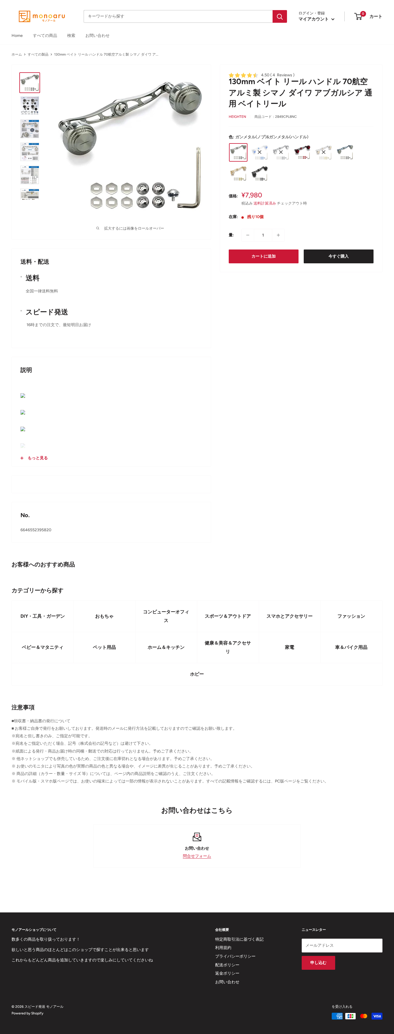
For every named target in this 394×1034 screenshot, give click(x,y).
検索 (71, 35)
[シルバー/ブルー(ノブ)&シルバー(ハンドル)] (259, 152)
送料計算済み (265, 203)
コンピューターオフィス (166, 616)
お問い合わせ (97, 35)
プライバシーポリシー (235, 956)
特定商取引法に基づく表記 (239, 939)
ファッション (351, 616)
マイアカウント (314, 19)
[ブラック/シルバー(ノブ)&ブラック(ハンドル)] (281, 152)
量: (231, 234)
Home (17, 35)
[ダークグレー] (259, 173)
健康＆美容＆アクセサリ (228, 647)
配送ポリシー (227, 965)
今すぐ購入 (339, 256)
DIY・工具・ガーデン (42, 616)
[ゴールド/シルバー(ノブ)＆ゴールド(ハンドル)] (238, 173)
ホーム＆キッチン (166, 647)
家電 (289, 647)
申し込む (318, 962)
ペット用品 (104, 647)
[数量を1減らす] (248, 235)
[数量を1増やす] (278, 235)
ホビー (197, 674)
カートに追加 (264, 256)
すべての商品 (45, 35)
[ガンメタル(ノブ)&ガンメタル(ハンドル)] (238, 152)
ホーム (17, 54)
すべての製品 (38, 54)
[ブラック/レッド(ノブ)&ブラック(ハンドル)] (302, 152)
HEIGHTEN (237, 116)
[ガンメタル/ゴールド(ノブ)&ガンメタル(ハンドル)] (323, 152)
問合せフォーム (197, 856)
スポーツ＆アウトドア (228, 616)
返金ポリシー (227, 973)
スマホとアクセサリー (290, 616)
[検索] (280, 16)
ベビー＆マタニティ (42, 647)
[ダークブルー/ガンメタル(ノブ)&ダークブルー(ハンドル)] (345, 152)
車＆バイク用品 (351, 647)
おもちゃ (104, 616)
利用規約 (223, 947)
